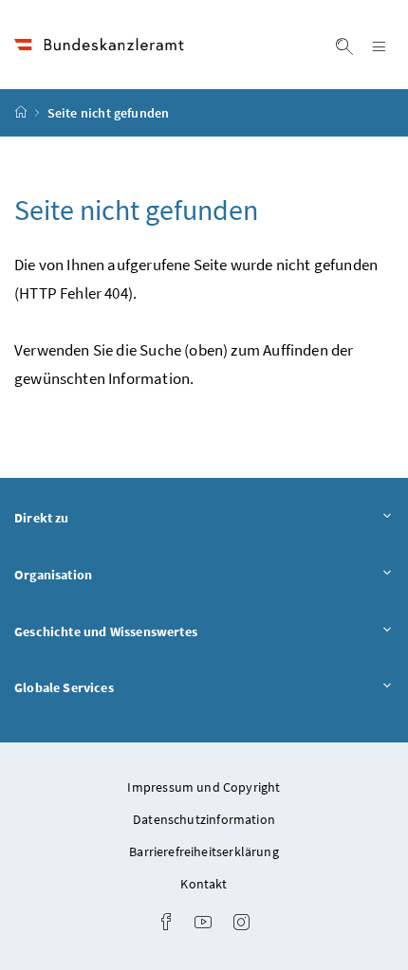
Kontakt (203, 883)
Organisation (105, 574)
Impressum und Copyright (203, 787)
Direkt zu (94, 517)
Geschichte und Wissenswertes (158, 631)
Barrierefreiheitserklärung (204, 851)
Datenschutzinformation (204, 819)
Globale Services (116, 687)
